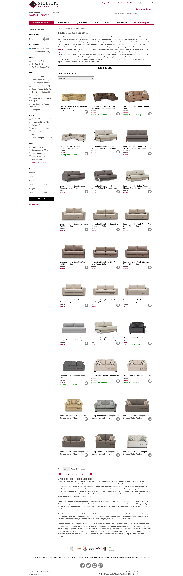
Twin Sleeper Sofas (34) (41, 83)
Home (59, 28)
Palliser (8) (36, 125)
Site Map (74, 557)
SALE (95, 23)
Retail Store (131, 3)
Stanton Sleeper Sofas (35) (42, 119)
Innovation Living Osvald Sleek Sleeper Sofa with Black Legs (72, 339)
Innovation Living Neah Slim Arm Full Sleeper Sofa (72, 263)
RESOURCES (122, 22)
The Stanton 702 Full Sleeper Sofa (105, 376)
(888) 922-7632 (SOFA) (44, 12)
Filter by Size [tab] (104, 68)
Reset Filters (34, 204)
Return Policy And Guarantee (114, 557)
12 (88, 474)
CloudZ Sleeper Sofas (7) (42, 138)
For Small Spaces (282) (41, 67)
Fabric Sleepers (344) (40, 48)
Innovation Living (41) (40, 122)
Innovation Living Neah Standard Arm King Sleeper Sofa (104, 301)
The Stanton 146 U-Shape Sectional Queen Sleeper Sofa (72, 147)
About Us (57, 557)
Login (110, 3)
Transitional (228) (38, 153)
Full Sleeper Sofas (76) (41, 86)
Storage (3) (36, 110)
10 (82, 474)
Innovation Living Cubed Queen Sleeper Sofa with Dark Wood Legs (137, 187)
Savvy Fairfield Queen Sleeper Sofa (74, 452)
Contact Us (119, 3)
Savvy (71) (36, 134)
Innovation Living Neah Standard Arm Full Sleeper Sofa (73, 301)
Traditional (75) (38, 147)
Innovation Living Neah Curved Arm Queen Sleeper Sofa (137, 225)
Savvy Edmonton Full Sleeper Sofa (105, 416)
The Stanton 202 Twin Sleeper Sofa (137, 338)
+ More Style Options (37, 163)
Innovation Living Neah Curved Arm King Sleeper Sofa (105, 225)
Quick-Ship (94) (38, 61)
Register (105, 3)
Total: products (78, 469)
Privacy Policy (83, 557)
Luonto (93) (36, 131)
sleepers (61, 49)
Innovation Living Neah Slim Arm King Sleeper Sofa (104, 263)
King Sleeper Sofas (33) (41, 92)
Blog (51, 557)
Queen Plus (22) (38, 76)
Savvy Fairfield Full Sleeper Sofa (136, 416)
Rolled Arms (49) (38, 156)
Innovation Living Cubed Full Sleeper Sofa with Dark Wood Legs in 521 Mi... (137, 148)
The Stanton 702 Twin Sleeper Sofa (137, 376)
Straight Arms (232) (39, 159)
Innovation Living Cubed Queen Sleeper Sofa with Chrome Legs (104, 187)
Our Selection (144, 557)
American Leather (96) (40, 128)
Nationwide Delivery (144, 9)
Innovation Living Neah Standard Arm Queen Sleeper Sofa (136, 301)
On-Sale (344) (37, 64)
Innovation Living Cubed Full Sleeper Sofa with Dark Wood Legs (105, 147)
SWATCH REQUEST (142, 23)
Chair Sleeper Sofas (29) (41, 80)
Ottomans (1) (37, 95)
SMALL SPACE (63, 22)
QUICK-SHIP (82, 23)
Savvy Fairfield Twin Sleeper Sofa (105, 452)
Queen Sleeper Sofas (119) (42, 89)
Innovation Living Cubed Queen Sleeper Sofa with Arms (72, 187)
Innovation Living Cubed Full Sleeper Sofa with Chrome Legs (104, 339)
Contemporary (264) (40, 150)
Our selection (69, 28)
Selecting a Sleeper (132, 557)
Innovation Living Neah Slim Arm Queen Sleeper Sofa (136, 263)
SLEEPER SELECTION (41, 22)
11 (85, 474)
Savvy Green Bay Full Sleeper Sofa (137, 452)
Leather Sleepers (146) (41, 52)
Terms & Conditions (96, 557)
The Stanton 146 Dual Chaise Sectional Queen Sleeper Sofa (103, 107)
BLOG (107, 23)
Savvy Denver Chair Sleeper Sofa (73, 416)
